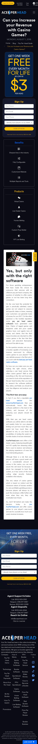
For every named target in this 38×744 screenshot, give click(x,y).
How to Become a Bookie (25, 683)
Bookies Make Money (25, 674)
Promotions (7, 709)
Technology (7, 669)
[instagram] (33, 662)
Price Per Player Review (25, 712)
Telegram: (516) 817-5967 (19, 602)
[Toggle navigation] (34, 12)
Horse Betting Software (16, 698)
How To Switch (7, 701)
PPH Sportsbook (16, 683)
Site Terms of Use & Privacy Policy (25, 732)
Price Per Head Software (25, 694)
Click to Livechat (19, 621)
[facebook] (33, 675)
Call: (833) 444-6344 (19, 610)
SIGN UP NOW (19, 129)
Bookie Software (16, 670)
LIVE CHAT (28, 742)
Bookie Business (25, 722)
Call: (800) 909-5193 (19, 4)
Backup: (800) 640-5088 (25, 134)
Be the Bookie (7, 695)
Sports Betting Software (16, 662)
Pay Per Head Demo (7, 660)
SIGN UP (35, 257)
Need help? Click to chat (13, 134)
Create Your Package (8, 3)
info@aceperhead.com (19, 618)
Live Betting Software (16, 705)
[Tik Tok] (33, 671)
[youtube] (33, 666)
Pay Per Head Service (25, 662)
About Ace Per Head (7, 683)
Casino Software (16, 690)
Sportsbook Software (16, 677)
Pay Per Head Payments (7, 676)
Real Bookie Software (25, 703)
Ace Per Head (8, 732)
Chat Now (27, 4)
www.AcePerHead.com (14, 403)
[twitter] (33, 680)
